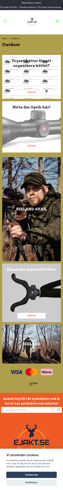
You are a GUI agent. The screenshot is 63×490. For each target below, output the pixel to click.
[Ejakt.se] (32, 21)
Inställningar (31, 482)
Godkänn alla (31, 475)
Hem (4, 38)
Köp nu (31, 92)
